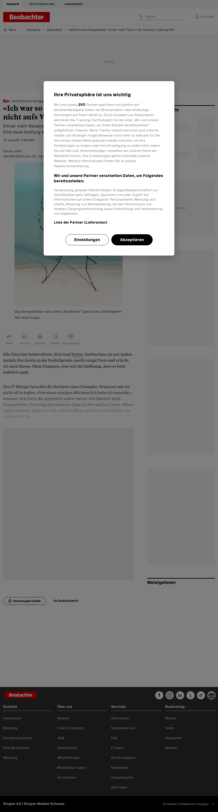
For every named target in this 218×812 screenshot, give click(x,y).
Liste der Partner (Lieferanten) (80, 222)
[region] (109, 168)
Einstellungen (87, 239)
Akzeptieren (132, 239)
